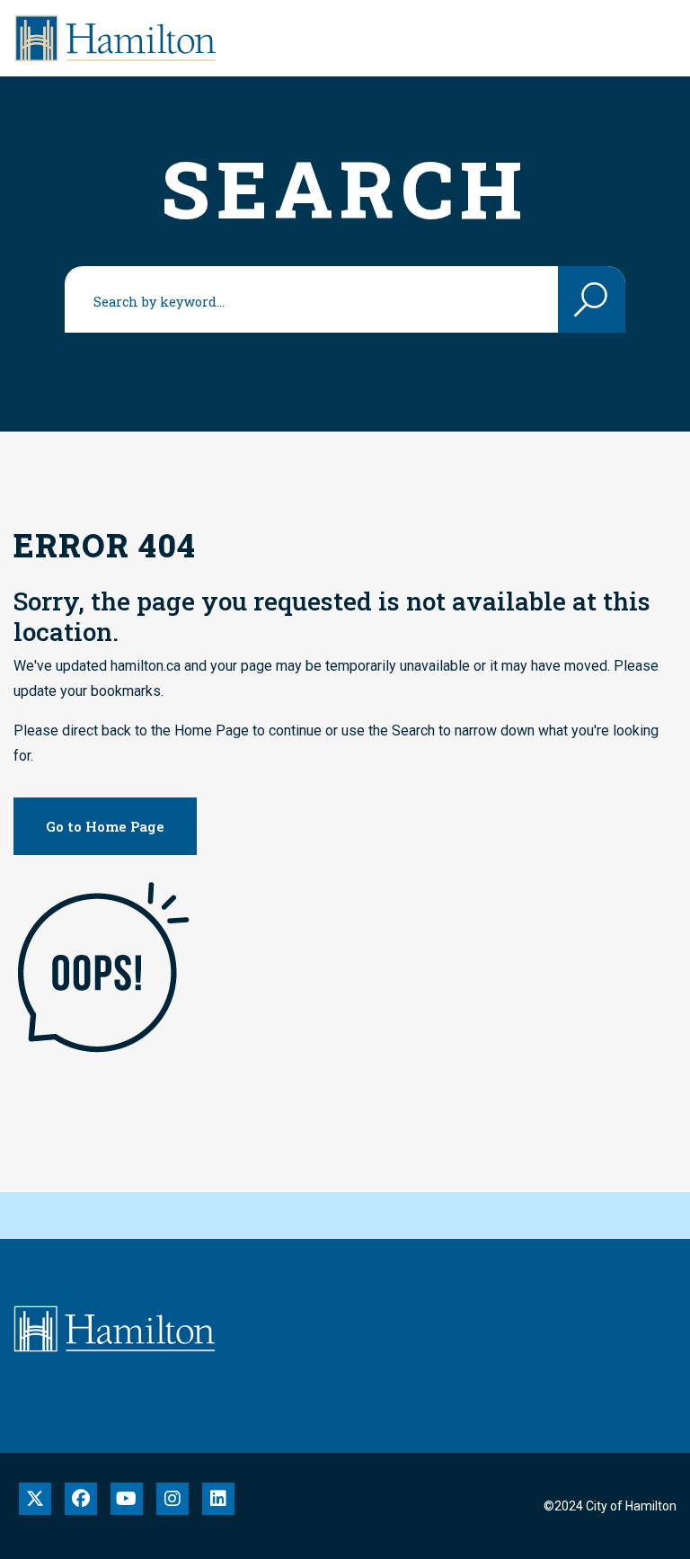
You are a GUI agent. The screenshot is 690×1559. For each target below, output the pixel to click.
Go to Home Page (105, 826)
